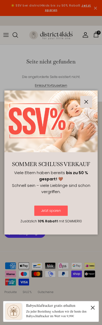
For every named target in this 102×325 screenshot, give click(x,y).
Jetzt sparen (51, 210)
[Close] (92, 307)
